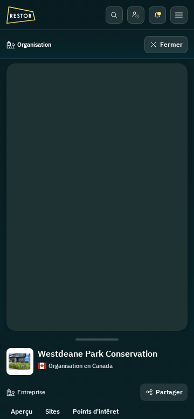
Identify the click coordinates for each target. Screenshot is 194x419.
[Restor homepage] (21, 15)
